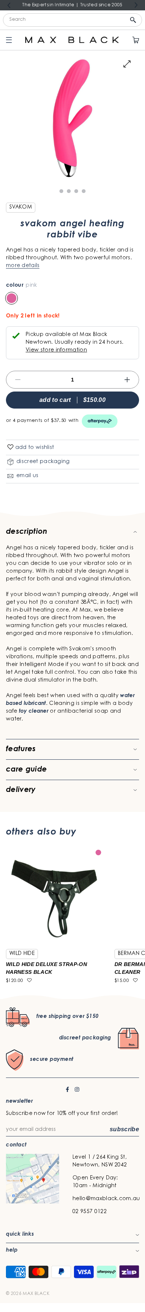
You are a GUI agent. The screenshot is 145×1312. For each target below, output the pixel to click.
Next (136, 4)
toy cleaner (34, 711)
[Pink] (11, 298)
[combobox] (72, 20)
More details (22, 266)
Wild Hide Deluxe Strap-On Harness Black (46, 968)
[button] (10, 447)
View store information (56, 350)
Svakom (20, 207)
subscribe (124, 1129)
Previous (9, 5)
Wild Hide (22, 953)
